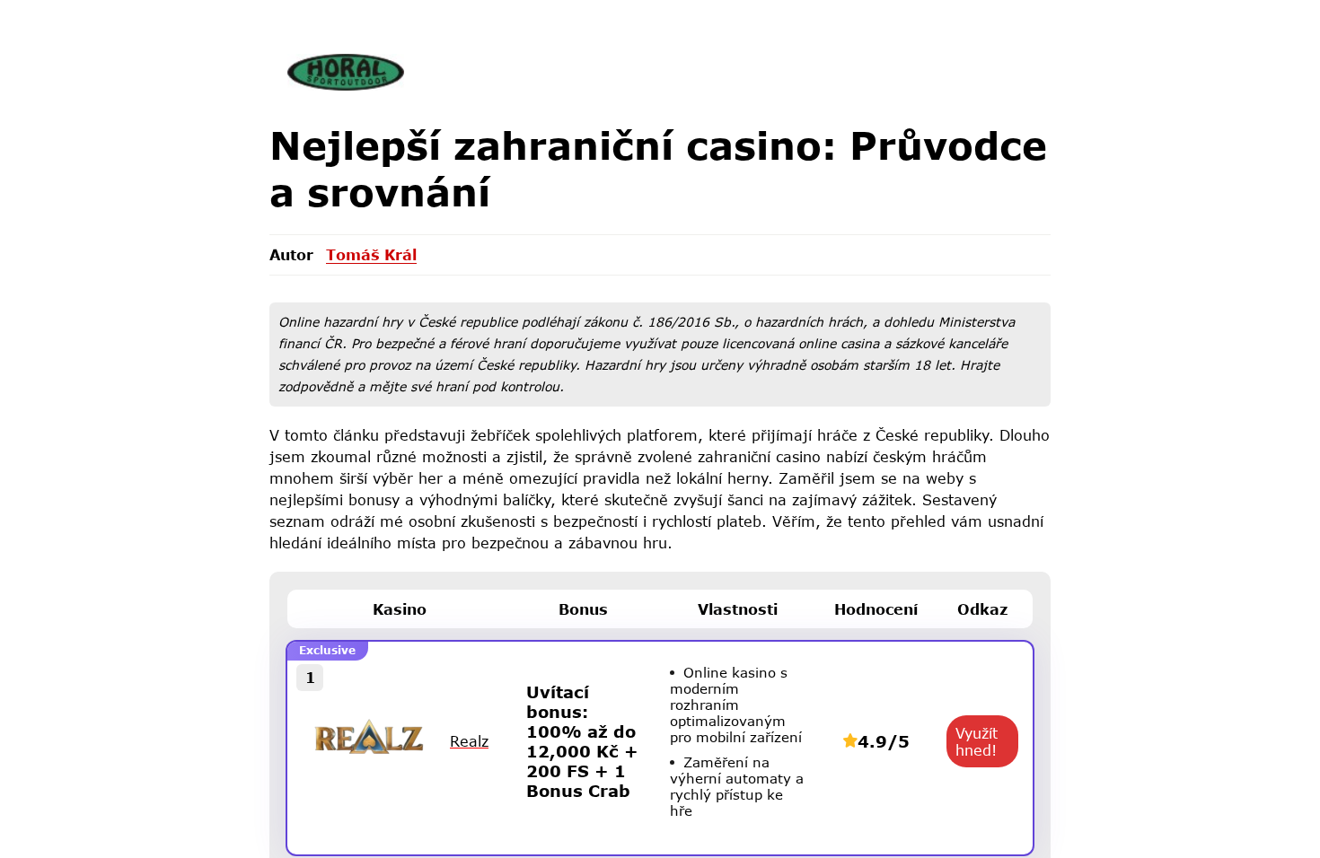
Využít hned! (976, 741)
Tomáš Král (371, 254)
